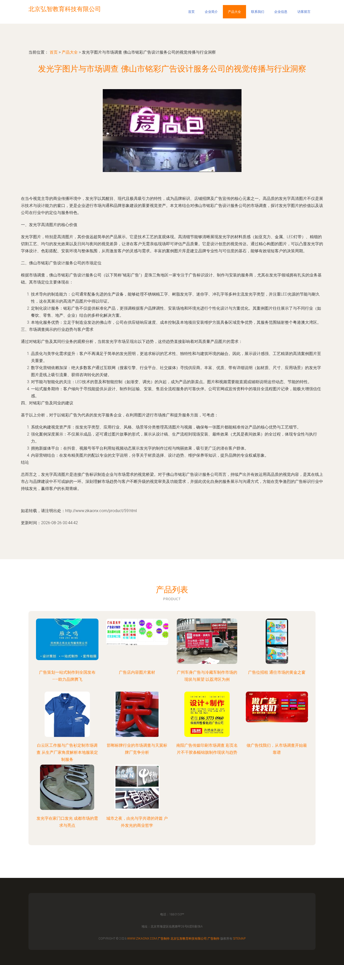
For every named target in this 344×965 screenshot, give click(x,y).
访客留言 (304, 12)
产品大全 (234, 12)
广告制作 (164, 938)
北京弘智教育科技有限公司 (188, 938)
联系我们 (257, 12)
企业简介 (211, 12)
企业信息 (280, 12)
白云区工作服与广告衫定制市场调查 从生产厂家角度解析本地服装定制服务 (67, 752)
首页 (191, 12)
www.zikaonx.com (142, 938)
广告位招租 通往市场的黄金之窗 (276, 672)
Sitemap (239, 938)
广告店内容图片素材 (137, 672)
